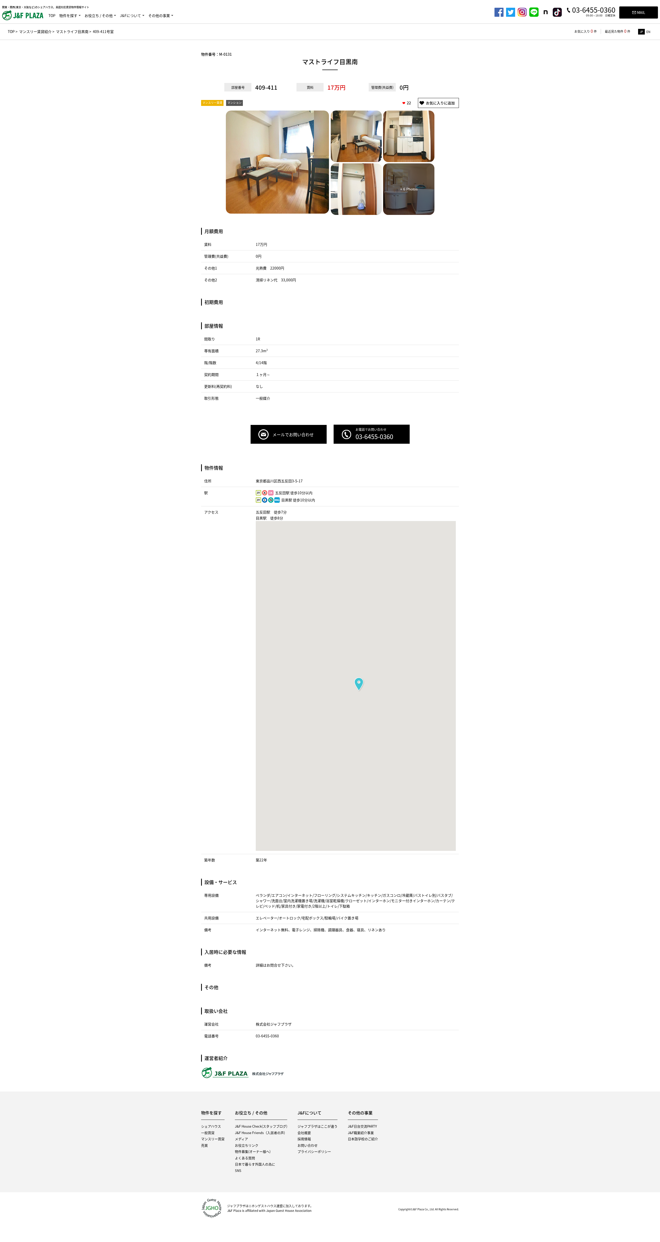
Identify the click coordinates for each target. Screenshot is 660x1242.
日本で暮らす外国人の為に (255, 1164)
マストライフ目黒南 (72, 31)
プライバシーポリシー (314, 1151)
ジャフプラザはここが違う (317, 1126)
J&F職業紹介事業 (361, 1132)
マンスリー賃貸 (213, 1138)
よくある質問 (245, 1157)
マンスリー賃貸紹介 (35, 31)
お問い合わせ (308, 1145)
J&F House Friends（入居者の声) (260, 1132)
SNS (238, 1170)
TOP (51, 15)
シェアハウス (211, 1126)
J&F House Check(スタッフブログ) (261, 1126)
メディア (241, 1138)
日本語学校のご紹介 (363, 1138)
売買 (204, 1145)
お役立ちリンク (246, 1145)
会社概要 (304, 1132)
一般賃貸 (207, 1132)
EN (648, 31)
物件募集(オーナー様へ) (252, 1151)
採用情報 (304, 1138)
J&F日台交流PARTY (362, 1126)
